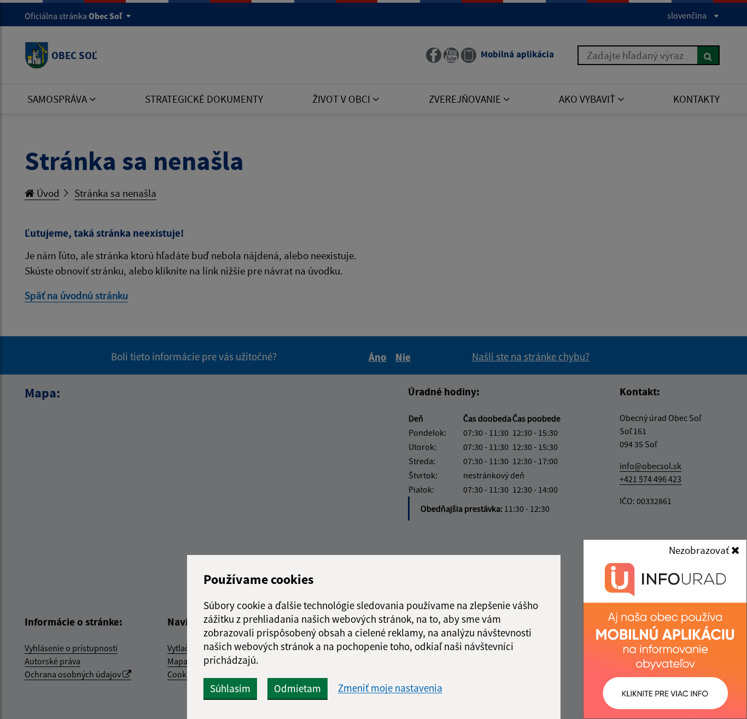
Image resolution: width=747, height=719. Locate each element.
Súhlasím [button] (230, 688)
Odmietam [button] (297, 688)
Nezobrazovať (700, 550)
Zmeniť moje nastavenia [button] (390, 688)
